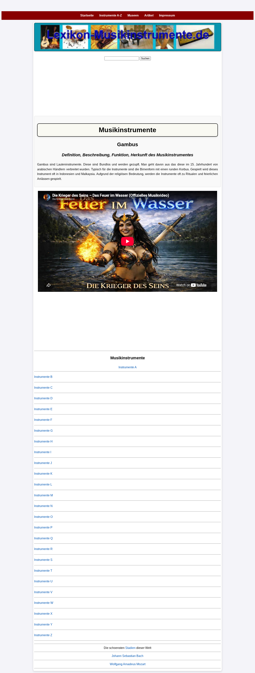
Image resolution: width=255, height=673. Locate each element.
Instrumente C (43, 387)
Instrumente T (43, 570)
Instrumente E (43, 409)
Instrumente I (42, 452)
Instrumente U (43, 581)
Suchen (145, 58)
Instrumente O (43, 516)
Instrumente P (43, 527)
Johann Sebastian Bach (127, 655)
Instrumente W (43, 602)
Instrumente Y (43, 624)
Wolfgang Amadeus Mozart (127, 664)
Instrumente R (43, 549)
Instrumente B (43, 376)
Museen (133, 15)
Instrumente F (43, 419)
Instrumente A (128, 367)
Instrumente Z (43, 635)
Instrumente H (43, 441)
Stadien (130, 647)
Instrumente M (43, 495)
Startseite (87, 15)
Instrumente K (43, 473)
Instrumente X (43, 613)
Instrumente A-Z (110, 15)
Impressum (167, 15)
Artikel (148, 15)
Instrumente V (43, 592)
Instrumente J (43, 463)
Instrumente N (43, 506)
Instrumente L (43, 484)
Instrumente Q (43, 538)
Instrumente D (43, 398)
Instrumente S (43, 559)
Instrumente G (43, 430)
